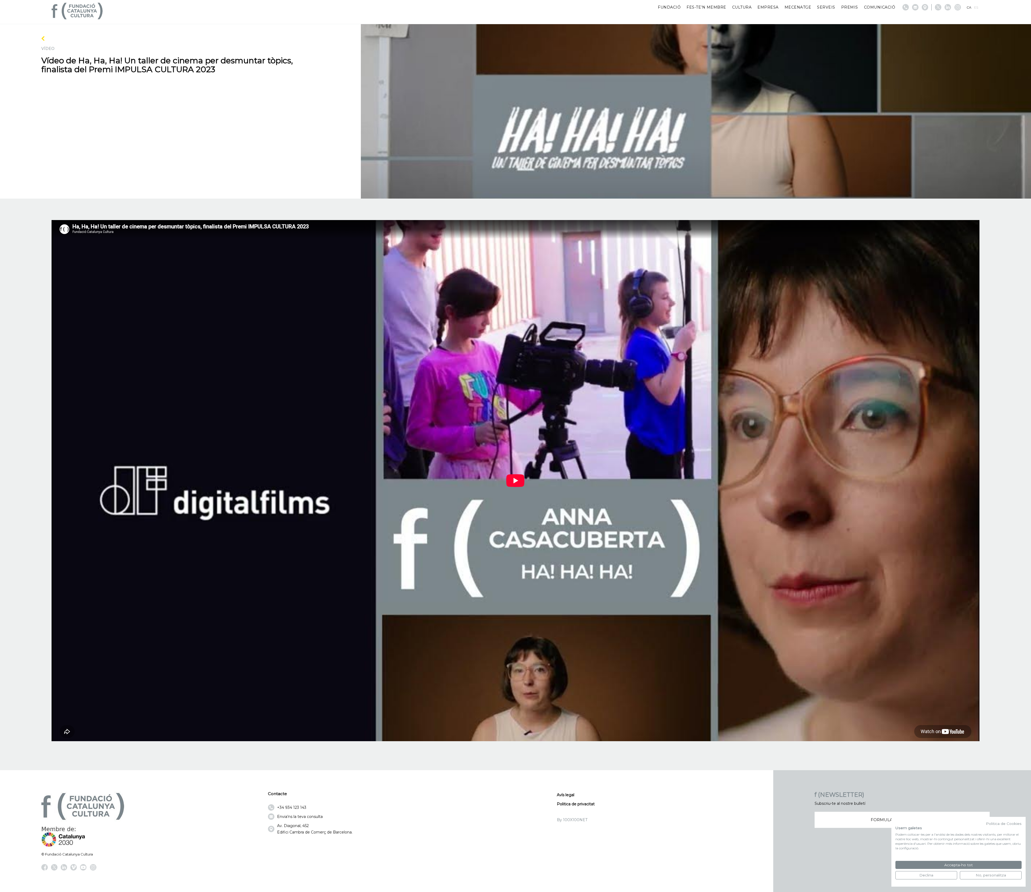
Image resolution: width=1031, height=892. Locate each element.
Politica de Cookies (1004, 823)
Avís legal (565, 794)
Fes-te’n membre (706, 7)
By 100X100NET (572, 819)
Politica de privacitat (576, 804)
